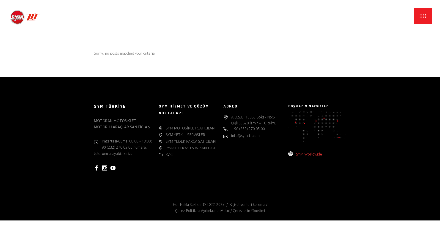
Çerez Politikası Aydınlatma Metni (202, 211)
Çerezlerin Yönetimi (249, 211)
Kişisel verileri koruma (247, 204)
